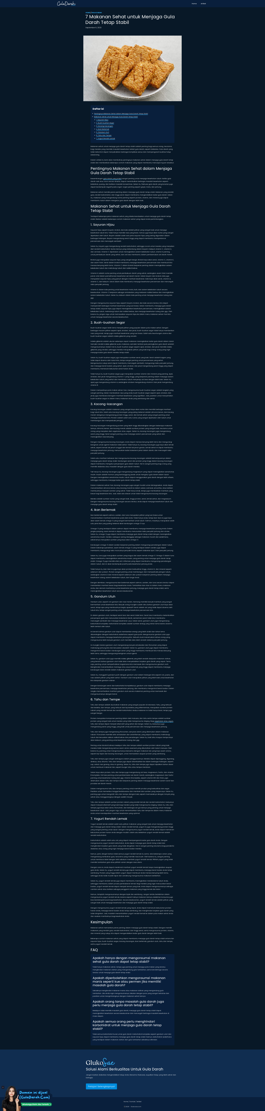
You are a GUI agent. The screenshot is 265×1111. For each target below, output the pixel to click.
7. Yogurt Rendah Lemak (105, 138)
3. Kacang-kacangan (104, 126)
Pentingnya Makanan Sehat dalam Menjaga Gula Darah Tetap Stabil (121, 114)
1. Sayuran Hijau (102, 120)
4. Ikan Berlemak (102, 129)
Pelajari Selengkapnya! (101, 1086)
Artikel (203, 3)
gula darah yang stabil (112, 178)
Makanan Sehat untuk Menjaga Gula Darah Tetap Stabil (116, 117)
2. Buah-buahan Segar (105, 123)
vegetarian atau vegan (163, 721)
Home (194, 3)
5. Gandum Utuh (102, 132)
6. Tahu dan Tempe (103, 135)
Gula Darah (97, 13)
